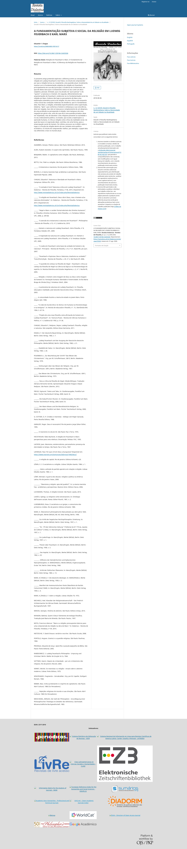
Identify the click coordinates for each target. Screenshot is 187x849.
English (129, 37)
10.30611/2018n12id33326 (102, 237)
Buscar (152, 15)
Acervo (40, 15)
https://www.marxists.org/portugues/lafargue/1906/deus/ (55, 455)
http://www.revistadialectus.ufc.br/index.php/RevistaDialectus (57, 192)
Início (35, 22)
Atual (33, 15)
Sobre (58, 15)
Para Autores (131, 60)
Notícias (49, 15)
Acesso (154, 2)
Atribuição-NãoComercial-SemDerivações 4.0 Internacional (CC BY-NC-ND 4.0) (109, 152)
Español (130, 41)
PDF (98, 88)
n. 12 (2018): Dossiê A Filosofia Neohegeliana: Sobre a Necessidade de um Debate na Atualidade (78, 22)
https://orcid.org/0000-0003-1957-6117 (46, 46)
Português (131, 44)
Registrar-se (145, 2)
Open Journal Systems (135, 25)
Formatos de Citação (101, 245)
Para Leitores (131, 57)
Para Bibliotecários (133, 63)
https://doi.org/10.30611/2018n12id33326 (53, 53)
